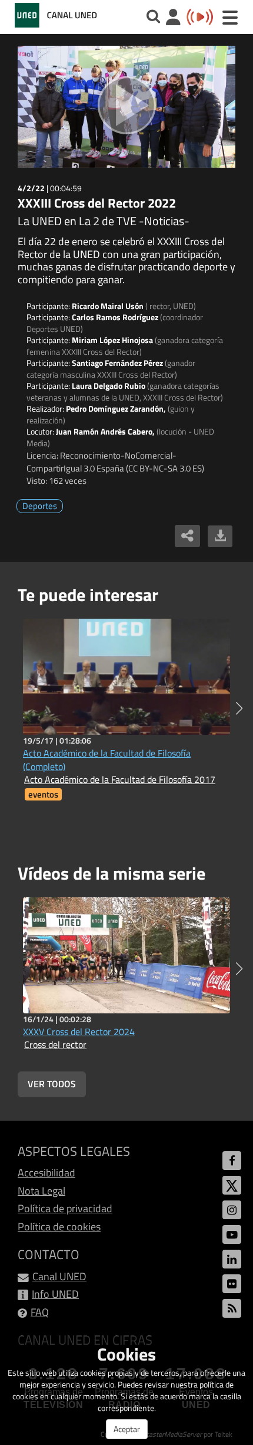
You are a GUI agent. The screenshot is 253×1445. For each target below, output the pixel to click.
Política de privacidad (65, 1208)
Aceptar (127, 1429)
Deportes (39, 506)
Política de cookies (59, 1226)
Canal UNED (59, 1276)
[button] (239, 708)
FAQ (40, 1312)
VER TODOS (52, 1084)
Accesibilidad (46, 1173)
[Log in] (173, 18)
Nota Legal (41, 1191)
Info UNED (55, 1294)
